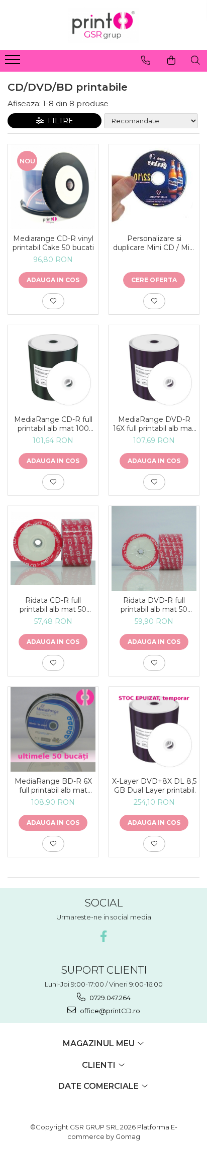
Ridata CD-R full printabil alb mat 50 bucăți (53, 605)
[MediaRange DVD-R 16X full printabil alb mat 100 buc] (154, 367)
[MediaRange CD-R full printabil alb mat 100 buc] (53, 367)
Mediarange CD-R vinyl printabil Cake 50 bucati (53, 243)
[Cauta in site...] (195, 60)
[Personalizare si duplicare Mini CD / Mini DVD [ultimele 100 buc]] (154, 186)
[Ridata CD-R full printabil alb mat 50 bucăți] (53, 548)
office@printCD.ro (109, 1011)
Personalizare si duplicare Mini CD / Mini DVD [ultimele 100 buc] (154, 243)
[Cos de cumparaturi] (171, 60)
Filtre (58, 120)
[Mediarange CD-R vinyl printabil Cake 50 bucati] (53, 186)
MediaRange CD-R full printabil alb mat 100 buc (53, 424)
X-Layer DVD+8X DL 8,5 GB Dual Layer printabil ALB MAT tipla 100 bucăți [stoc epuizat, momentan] (154, 786)
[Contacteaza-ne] (145, 60)
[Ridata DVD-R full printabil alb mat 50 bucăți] (154, 548)
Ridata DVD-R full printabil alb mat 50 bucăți (154, 605)
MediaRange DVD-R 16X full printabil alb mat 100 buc (154, 424)
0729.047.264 (109, 998)
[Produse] (14, 62)
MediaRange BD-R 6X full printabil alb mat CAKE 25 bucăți (53, 786)
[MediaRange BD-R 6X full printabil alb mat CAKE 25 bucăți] (53, 729)
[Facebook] (104, 936)
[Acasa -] (103, 25)
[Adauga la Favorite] (53, 301)
